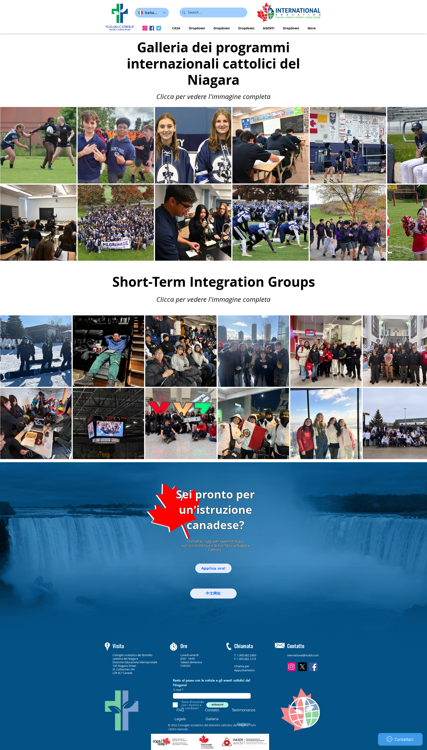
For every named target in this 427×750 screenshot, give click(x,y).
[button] (197, 28)
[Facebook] (151, 28)
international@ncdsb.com (303, 655)
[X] (302, 666)
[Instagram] (145, 28)
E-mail (177, 689)
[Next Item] (419, 183)
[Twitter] (158, 28)
